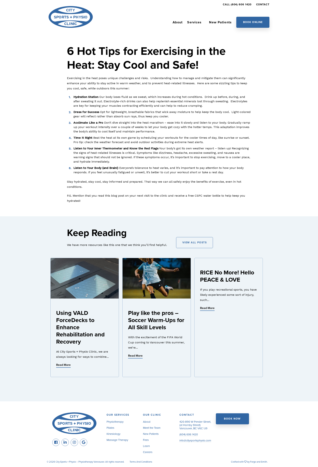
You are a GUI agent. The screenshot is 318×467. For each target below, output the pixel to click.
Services (194, 22)
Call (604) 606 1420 (237, 4)
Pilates (110, 427)
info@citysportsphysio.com (195, 440)
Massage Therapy (117, 440)
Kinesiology (113, 434)
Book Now (232, 418)
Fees (146, 440)
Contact (262, 4)
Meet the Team (151, 427)
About (178, 22)
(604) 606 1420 (188, 434)
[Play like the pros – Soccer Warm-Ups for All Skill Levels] (157, 296)
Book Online (253, 22)
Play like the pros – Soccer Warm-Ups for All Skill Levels (156, 320)
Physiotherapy (115, 421)
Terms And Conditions (141, 461)
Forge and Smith (258, 461)
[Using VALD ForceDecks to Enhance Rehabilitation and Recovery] (85, 296)
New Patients (220, 22)
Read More (63, 365)
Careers (147, 452)
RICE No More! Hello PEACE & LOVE (227, 276)
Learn (146, 446)
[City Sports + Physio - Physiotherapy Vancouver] (71, 26)
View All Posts (194, 242)
